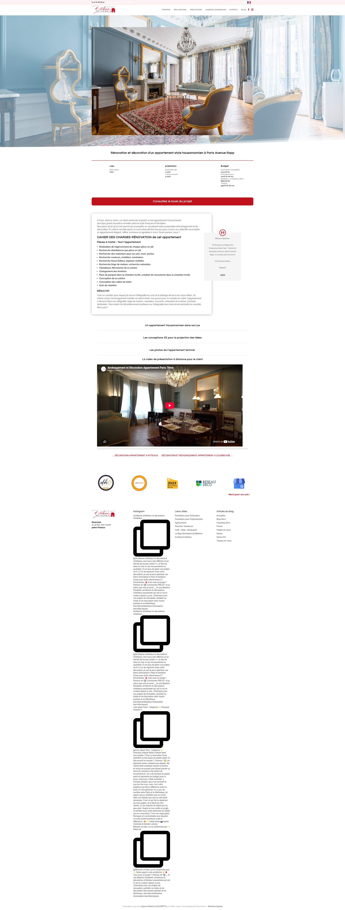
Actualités (234, 3)
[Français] (250, 3)
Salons (219, 533)
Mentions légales (215, 906)
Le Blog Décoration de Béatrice (188, 533)
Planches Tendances (184, 526)
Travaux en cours (224, 541)
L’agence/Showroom (215, 10)
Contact (233, 10)
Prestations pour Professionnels (189, 519)
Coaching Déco (223, 523)
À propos (166, 10)
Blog (243, 10)
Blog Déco (221, 519)
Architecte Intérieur (183, 537)
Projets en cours (224, 530)
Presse (242, 3)
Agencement (180, 523)
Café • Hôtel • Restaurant (186, 530)
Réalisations (180, 10)
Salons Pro (221, 537)
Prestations (196, 10)
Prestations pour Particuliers (187, 516)
